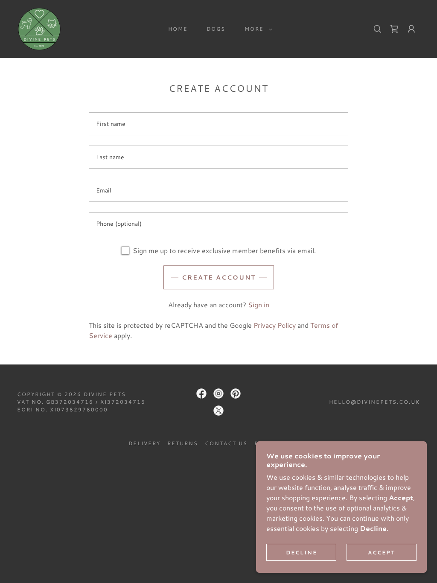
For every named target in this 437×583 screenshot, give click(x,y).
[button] (256, 29)
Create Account (219, 277)
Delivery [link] (144, 443)
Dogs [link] (216, 28)
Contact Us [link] (226, 443)
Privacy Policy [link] (274, 325)
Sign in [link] (258, 304)
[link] (39, 28)
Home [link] (178, 28)
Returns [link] (182, 443)
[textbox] (218, 123)
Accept (381, 552)
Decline (301, 552)
